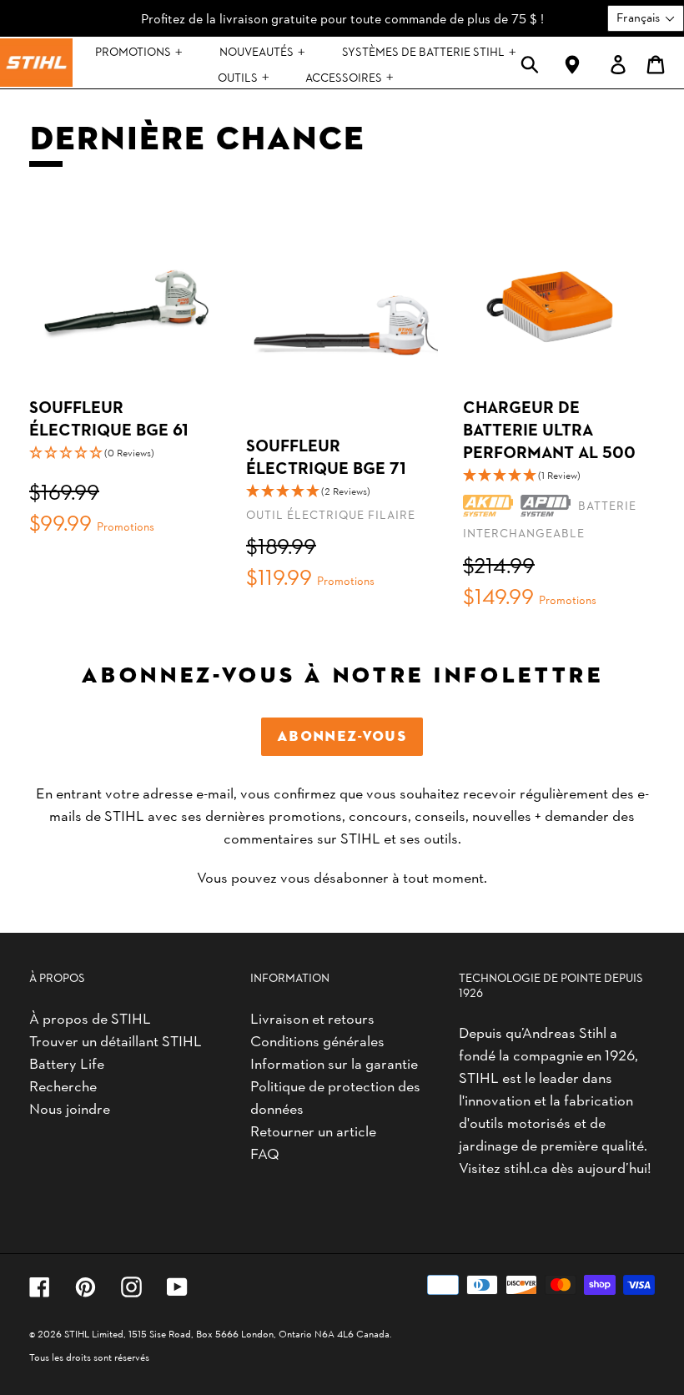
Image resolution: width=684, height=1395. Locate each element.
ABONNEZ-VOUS (342, 736)
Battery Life (66, 1062)
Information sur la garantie (334, 1062)
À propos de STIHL (90, 1017)
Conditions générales (317, 1040)
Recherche (63, 1085)
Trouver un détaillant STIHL (115, 1040)
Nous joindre (69, 1107)
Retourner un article (313, 1130)
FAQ (264, 1152)
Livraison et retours (312, 1017)
